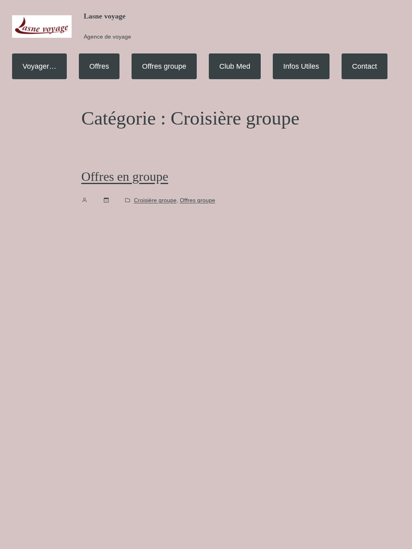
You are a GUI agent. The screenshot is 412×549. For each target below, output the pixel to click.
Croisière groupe (155, 200)
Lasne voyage (105, 16)
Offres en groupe (124, 176)
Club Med (234, 66)
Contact (364, 66)
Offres (99, 66)
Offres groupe (164, 66)
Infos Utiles (301, 66)
